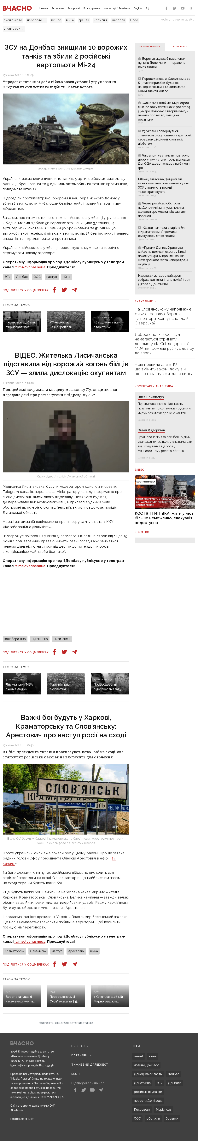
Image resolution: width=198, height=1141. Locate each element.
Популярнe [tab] (180, 47)
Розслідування (92, 8)
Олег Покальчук (151, 397)
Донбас (22, 277)
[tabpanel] (165, 172)
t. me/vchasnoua (30, 267)
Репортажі (74, 8)
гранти (84, 20)
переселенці (36, 20)
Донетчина (142, 1083)
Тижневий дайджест (89, 1064)
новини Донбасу (146, 1065)
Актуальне (58, 8)
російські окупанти (148, 1092)
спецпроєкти (14, 28)
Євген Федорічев (151, 430)
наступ (51, 277)
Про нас (78, 1046)
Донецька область (148, 1074)
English (138, 8)
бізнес (56, 20)
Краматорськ (14, 951)
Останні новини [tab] (149, 47)
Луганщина (40, 639)
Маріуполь (164, 1109)
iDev (31, 1118)
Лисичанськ (62, 639)
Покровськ (142, 1109)
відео (134, 20)
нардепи (118, 20)
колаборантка (15, 639)
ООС (37, 277)
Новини (43, 8)
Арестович (76, 951)
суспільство (13, 20)
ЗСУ (7, 277)
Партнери (79, 1055)
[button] (66, 1023)
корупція (101, 20)
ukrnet (138, 1056)
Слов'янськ (38, 951)
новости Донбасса (148, 1101)
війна (70, 20)
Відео (139, 469)
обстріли (153, 1118)
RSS (74, 1073)
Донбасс (174, 1083)
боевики (172, 1118)
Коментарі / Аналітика (117, 8)
